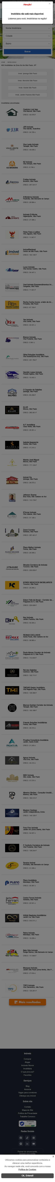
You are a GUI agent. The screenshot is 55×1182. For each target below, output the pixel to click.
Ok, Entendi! (28, 1176)
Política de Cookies (27, 1170)
